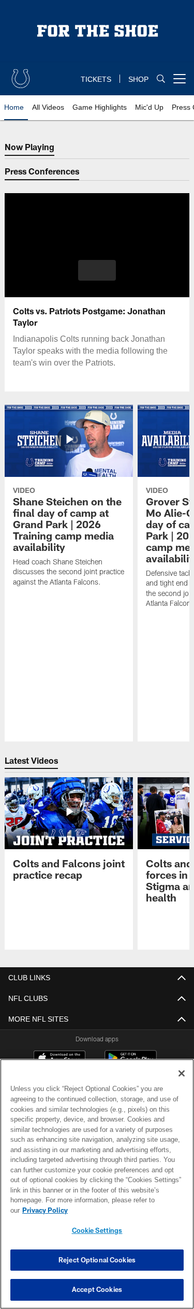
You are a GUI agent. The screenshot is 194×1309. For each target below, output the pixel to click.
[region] (97, 1189)
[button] (97, 270)
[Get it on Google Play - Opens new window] (130, 1063)
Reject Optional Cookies (97, 1260)
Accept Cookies (97, 1289)
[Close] (181, 1083)
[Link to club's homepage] (20, 74)
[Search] (161, 79)
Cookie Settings (97, 1230)
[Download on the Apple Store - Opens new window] (59, 1059)
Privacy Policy (124, 1210)
